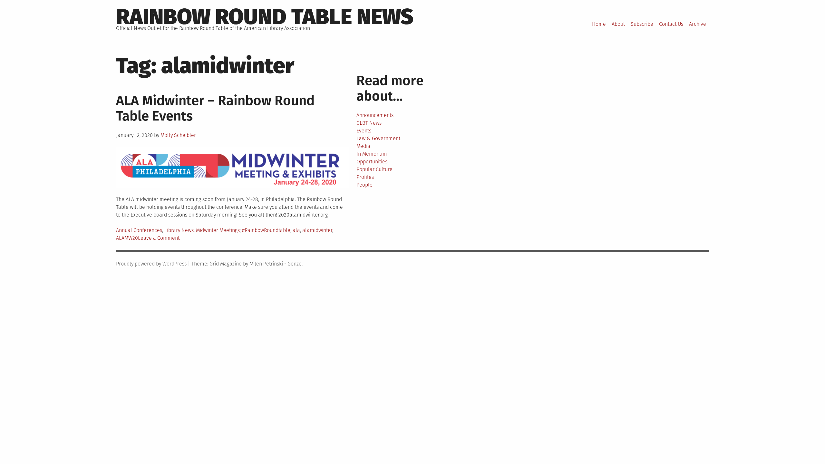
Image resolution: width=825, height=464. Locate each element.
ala (296, 230)
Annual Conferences (139, 230)
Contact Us (671, 24)
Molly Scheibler (178, 135)
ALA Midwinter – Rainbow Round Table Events (215, 108)
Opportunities (371, 162)
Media (363, 146)
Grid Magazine (225, 264)
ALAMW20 (127, 238)
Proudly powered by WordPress (151, 264)
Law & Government (378, 138)
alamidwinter (317, 230)
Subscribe (642, 24)
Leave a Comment (159, 238)
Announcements (374, 115)
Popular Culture (374, 169)
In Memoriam (371, 154)
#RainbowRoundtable (266, 230)
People (364, 185)
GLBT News (369, 123)
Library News (179, 230)
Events (363, 131)
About (618, 24)
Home (599, 24)
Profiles (365, 177)
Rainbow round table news (264, 17)
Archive (697, 24)
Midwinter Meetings (218, 230)
